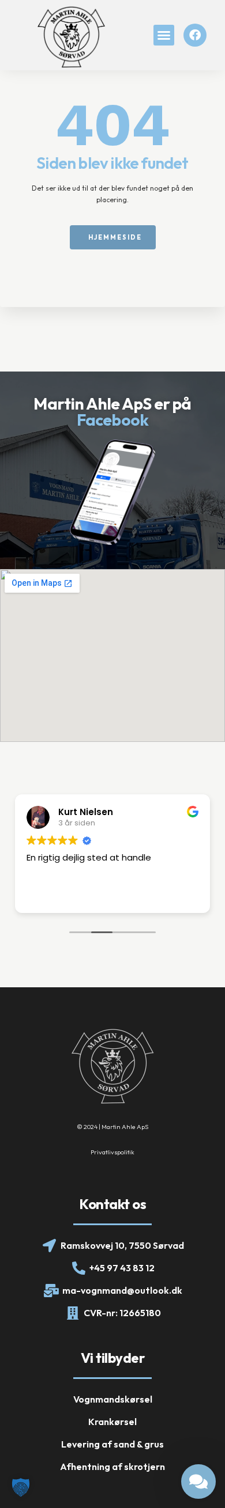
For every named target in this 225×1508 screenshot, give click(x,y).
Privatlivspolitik (112, 1152)
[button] (163, 35)
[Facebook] (195, 35)
